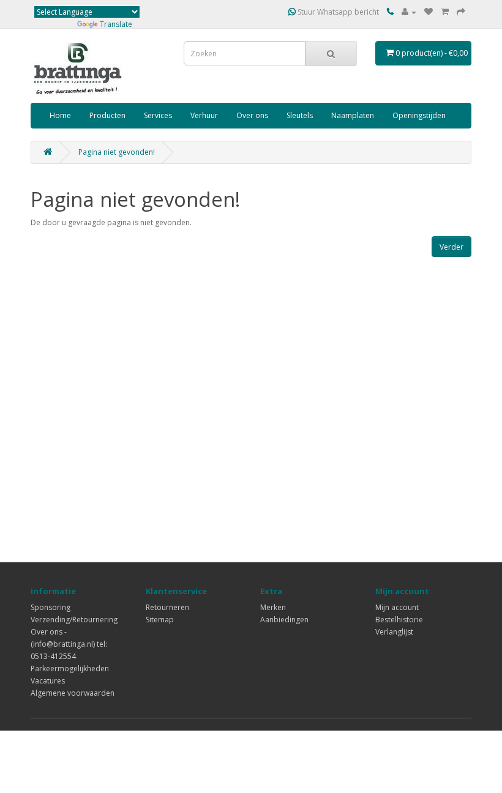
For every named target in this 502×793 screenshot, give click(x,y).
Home (60, 115)
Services (158, 115)
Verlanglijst (394, 632)
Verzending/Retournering (74, 619)
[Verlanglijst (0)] (428, 12)
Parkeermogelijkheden (70, 668)
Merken (273, 607)
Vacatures (48, 681)
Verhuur (204, 115)
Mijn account (397, 607)
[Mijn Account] (409, 12)
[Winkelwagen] (445, 12)
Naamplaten (352, 115)
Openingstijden (419, 115)
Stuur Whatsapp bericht (337, 12)
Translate (116, 24)
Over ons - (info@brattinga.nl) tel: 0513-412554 (69, 644)
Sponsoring (50, 607)
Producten (107, 115)
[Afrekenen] (461, 12)
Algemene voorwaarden (72, 693)
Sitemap (160, 619)
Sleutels (300, 115)
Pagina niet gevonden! (116, 152)
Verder (451, 247)
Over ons (252, 115)
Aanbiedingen (284, 619)
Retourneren (167, 607)
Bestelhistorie (399, 619)
